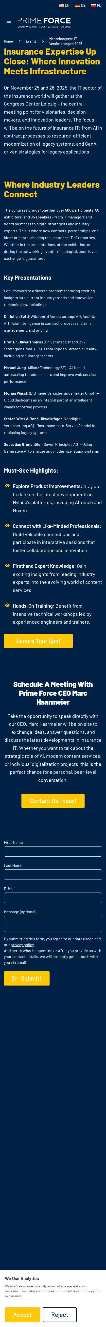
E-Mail (9, 888)
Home (8, 41)
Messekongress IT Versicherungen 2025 (65, 41)
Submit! (31, 978)
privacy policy (22, 944)
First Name (13, 842)
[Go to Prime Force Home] (44, 23)
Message (20, 911)
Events (31, 41)
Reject (59, 1314)
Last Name (13, 865)
